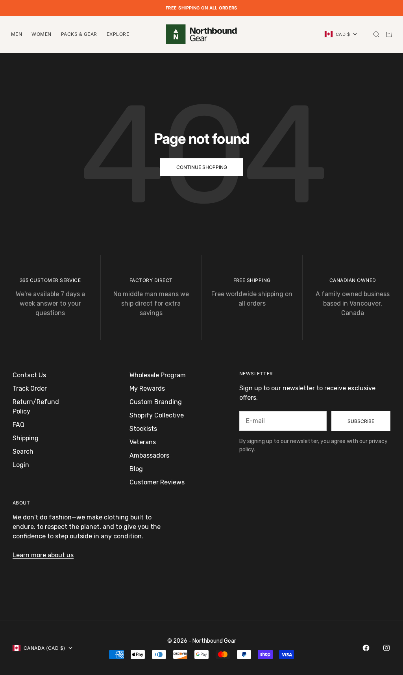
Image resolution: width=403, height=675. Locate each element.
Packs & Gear (79, 34)
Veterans (142, 442)
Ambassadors (149, 455)
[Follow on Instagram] (386, 648)
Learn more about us (43, 555)
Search (23, 451)
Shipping (26, 438)
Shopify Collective (156, 415)
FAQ (18, 424)
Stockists (143, 428)
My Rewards (147, 388)
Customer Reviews (157, 482)
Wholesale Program (157, 375)
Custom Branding (155, 402)
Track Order (30, 388)
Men (16, 34)
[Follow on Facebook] (366, 648)
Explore (118, 34)
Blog (136, 469)
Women (41, 34)
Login (21, 465)
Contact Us (29, 375)
